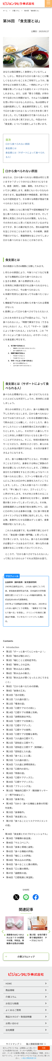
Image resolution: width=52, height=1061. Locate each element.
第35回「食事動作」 (16, 812)
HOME (9, 983)
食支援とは (11, 148)
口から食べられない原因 (18, 143)
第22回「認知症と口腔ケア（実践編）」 (25, 747)
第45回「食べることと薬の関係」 (22, 864)
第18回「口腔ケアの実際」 (19, 729)
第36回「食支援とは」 (17, 816)
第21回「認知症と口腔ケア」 (20, 742)
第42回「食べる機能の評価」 (20, 851)
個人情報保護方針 (34, 1043)
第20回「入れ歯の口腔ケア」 (20, 738)
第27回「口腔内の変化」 (18, 768)
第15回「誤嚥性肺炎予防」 (19, 716)
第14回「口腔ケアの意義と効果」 (22, 712)
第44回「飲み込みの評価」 (19, 859)
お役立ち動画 (12, 1003)
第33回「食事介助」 (16, 799)
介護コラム (11, 996)
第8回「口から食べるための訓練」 (23, 686)
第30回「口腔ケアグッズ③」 (20, 781)
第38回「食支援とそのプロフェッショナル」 (27, 833)
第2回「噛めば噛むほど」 (18, 655)
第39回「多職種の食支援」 (19, 838)
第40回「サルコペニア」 (18, 842)
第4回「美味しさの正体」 (18, 664)
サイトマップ (12, 1043)
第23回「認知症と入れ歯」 (19, 751)
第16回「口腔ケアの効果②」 (20, 720)
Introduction (12, 647)
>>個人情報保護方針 (29, 1058)
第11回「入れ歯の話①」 (18, 699)
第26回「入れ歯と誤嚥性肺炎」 (21, 764)
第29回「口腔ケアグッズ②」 (20, 777)
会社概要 (10, 1029)
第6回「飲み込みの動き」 (18, 673)
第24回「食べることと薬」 (19, 755)
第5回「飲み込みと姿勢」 (18, 668)
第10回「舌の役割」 (16, 694)
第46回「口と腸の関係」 (18, 868)
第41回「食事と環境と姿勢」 (20, 846)
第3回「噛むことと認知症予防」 (22, 660)
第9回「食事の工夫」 (16, 690)
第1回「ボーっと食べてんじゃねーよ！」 (26, 651)
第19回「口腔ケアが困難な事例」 (22, 734)
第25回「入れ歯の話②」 (18, 760)
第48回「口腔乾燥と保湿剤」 (20, 877)
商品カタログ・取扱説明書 (19, 1016)
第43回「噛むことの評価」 (19, 855)
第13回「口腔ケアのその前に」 (21, 707)
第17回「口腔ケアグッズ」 (19, 725)
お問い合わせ (12, 1023)
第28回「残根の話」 (16, 773)
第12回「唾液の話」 (16, 703)
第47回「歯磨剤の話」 (17, 872)
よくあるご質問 (13, 1010)
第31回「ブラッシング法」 (19, 786)
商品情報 (10, 990)
